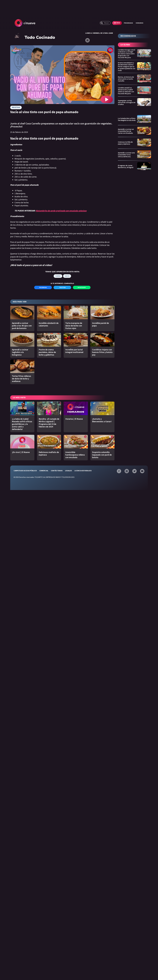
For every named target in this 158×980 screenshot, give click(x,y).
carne (58, 276)
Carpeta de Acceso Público (25, 470)
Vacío (67, 276)
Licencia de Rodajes (83, 470)
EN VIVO (117, 23)
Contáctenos (57, 470)
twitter (62, 287)
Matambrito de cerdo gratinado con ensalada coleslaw (61, 210)
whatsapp (82, 287)
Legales (68, 470)
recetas (16, 107)
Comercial (43, 470)
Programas (128, 23)
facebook (43, 287)
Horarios (139, 23)
